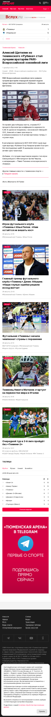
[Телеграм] (25, 555)
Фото (4, 622)
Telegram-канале (11, 174)
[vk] (19, 638)
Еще (45, 9)
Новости (5, 616)
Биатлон (29, 9)
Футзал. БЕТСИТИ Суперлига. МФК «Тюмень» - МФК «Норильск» (25, 30)
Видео (28, 619)
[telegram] (8, 638)
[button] (3, 39)
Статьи (28, 616)
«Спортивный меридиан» (12, 628)
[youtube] (31, 638)
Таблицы (6, 462)
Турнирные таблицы (33, 625)
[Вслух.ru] (25, 17)
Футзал (13, 9)
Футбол (21, 9)
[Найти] (40, 3)
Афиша (5, 619)
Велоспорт (8, 358)
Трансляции (30, 622)
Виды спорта (7, 625)
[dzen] (43, 638)
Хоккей (5, 9)
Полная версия (26, 509)
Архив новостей (32, 628)
